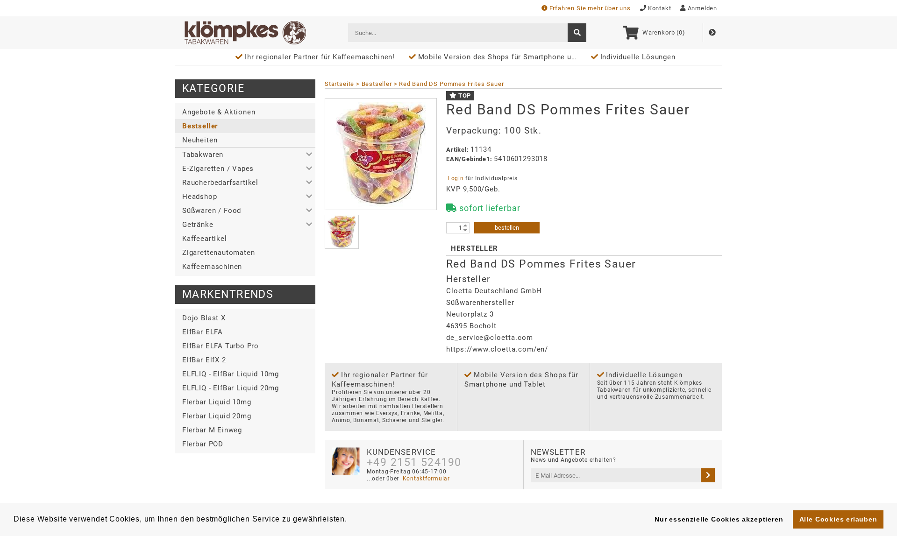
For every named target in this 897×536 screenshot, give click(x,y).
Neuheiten (199, 140)
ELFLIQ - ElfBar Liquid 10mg (230, 374)
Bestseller (200, 126)
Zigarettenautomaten (218, 252)
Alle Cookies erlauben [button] (838, 519)
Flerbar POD (202, 444)
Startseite (339, 83)
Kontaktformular (425, 478)
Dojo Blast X (204, 318)
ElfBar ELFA (202, 332)
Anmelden (702, 8)
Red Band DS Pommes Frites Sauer (451, 83)
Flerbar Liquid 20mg (216, 416)
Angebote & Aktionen (218, 112)
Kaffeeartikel (204, 238)
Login (455, 178)
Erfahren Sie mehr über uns (590, 8)
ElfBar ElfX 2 (204, 360)
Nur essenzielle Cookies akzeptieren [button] (719, 519)
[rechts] (708, 475)
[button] (245, 155)
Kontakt (659, 8)
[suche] (577, 32)
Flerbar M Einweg (212, 430)
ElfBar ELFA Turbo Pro (220, 346)
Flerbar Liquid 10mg (216, 402)
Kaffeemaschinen (212, 266)
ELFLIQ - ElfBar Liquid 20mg (230, 388)
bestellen (507, 227)
